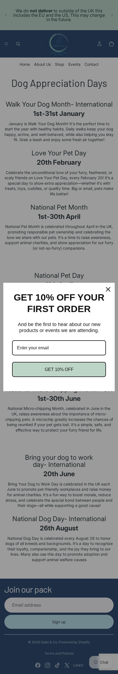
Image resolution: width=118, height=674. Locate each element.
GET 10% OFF (59, 369)
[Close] (108, 289)
